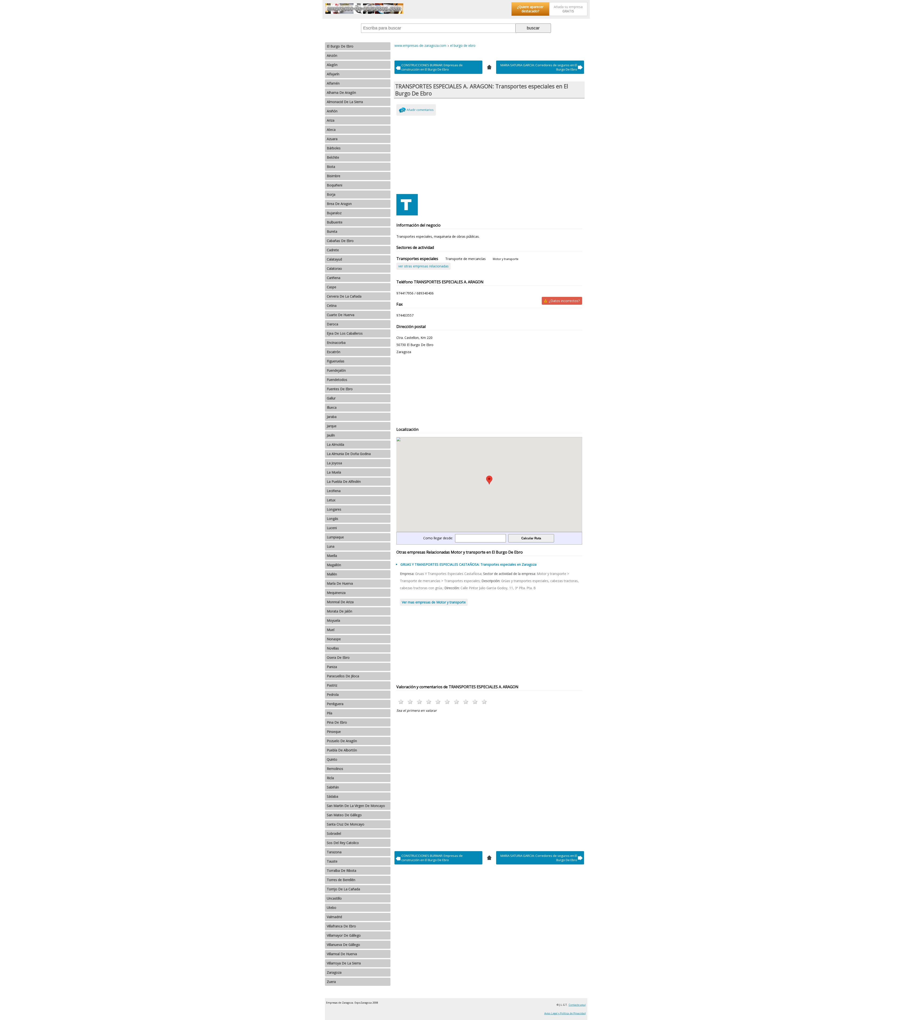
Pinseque (334, 731)
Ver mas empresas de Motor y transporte (434, 602)
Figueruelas (335, 361)
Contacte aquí (577, 1004)
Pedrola (333, 694)
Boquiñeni (334, 185)
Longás (332, 518)
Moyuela (333, 620)
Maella (332, 555)
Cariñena (333, 277)
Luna (330, 546)
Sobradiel (334, 833)
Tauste (332, 861)
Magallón (334, 565)
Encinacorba (336, 342)
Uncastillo (334, 898)
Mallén (332, 574)
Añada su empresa (568, 9)
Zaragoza (334, 972)
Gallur (331, 398)
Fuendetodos (337, 379)
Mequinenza (336, 592)
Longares (334, 509)
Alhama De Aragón (341, 92)
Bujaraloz (334, 213)
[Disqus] (489, 780)
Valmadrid (334, 917)
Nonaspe (334, 639)
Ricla (330, 778)
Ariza (330, 120)
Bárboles (334, 148)
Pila (329, 713)
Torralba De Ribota (341, 870)
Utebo (331, 907)
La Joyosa (334, 463)
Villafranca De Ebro (341, 926)
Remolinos (335, 768)
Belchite (333, 157)
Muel (330, 629)
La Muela (334, 472)
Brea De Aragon (339, 203)
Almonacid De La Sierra (345, 102)
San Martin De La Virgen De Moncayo (356, 805)
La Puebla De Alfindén (344, 481)
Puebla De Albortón (342, 750)
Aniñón (332, 111)
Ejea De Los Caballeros (345, 333)
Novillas (333, 648)
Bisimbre (333, 176)
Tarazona (334, 852)
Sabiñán (333, 787)
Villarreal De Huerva (342, 954)
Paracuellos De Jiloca (343, 676)
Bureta (332, 231)
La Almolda (335, 444)
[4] (489, 66)
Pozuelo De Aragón (342, 741)
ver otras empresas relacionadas (423, 266)
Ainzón (332, 55)
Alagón (332, 64)
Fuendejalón (336, 370)
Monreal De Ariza (340, 602)
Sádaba (332, 796)
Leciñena (334, 491)
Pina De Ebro (337, 722)
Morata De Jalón (339, 611)
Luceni (332, 528)
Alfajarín (333, 74)
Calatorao (334, 268)
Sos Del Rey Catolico (343, 842)
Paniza (332, 666)
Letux (331, 500)
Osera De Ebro (338, 657)
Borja (331, 194)
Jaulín (331, 435)
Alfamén (333, 83)
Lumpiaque (335, 537)
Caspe (331, 287)
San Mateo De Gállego (344, 815)
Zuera (331, 981)
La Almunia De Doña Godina (349, 453)
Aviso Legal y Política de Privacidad (565, 1013)
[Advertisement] (489, 153)
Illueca (332, 407)
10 (484, 702)
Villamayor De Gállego (344, 935)
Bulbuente (334, 222)
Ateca (331, 129)
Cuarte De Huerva (340, 315)
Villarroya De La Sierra (344, 963)
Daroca (332, 324)
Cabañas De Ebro (340, 240)
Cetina (332, 305)
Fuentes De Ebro (340, 389)
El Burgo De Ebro (340, 46)
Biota (331, 166)
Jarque (332, 426)
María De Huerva (340, 583)
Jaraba (332, 416)
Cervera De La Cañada (344, 296)
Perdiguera (335, 704)
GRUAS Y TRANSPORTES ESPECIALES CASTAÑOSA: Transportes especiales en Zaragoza (468, 564)
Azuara (332, 139)
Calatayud (334, 259)
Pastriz (332, 685)
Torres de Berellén (341, 880)
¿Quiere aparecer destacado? (530, 9)
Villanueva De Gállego (343, 944)
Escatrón (333, 352)
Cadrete (333, 250)
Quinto (332, 759)
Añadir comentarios (420, 110)
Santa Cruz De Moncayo (345, 824)
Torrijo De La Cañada (343, 889)
